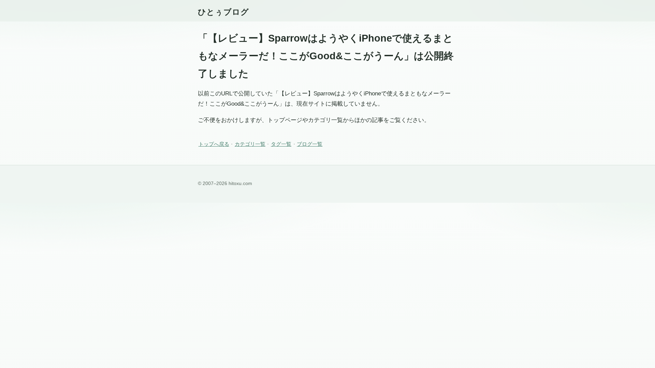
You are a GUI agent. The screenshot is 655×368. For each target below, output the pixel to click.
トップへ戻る (214, 144)
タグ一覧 (281, 144)
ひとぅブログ (223, 11)
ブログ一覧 (309, 144)
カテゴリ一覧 (250, 144)
